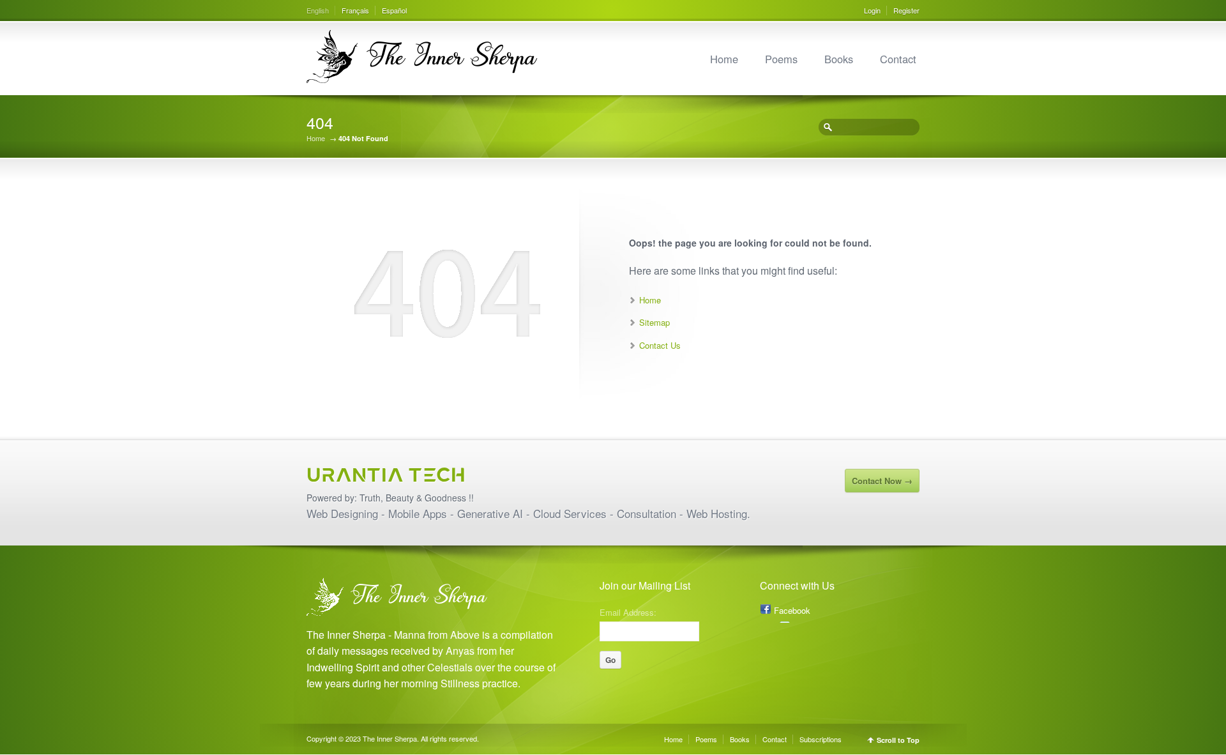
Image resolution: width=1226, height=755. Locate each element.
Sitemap (654, 322)
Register (906, 10)
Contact (898, 58)
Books (838, 58)
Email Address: (628, 611)
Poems (781, 58)
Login (872, 10)
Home (724, 58)
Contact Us (660, 345)
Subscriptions (820, 739)
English (317, 10)
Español (394, 10)
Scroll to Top (898, 740)
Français (355, 10)
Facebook (792, 610)
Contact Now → (882, 481)
